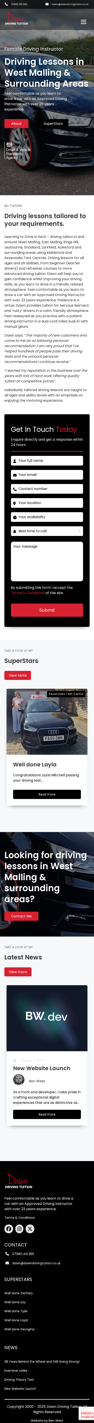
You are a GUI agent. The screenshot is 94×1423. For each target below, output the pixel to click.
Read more (51, 795)
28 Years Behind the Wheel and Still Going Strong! (42, 1361)
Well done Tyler (16, 1311)
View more (18, 971)
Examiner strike (15, 1370)
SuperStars (53, 123)
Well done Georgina (19, 1329)
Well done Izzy (15, 1302)
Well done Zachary (18, 1293)
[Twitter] (30, 1228)
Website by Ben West (47, 1420)
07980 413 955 (19, 4)
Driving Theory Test (19, 1379)
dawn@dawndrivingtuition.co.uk (70, 4)
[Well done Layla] (47, 722)
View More (18, 675)
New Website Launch (20, 1388)
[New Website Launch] (47, 1018)
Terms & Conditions (19, 1217)
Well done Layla (16, 1320)
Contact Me (21, 916)
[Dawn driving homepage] (16, 17)
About (16, 123)
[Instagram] (20, 1228)
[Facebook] (9, 1228)
